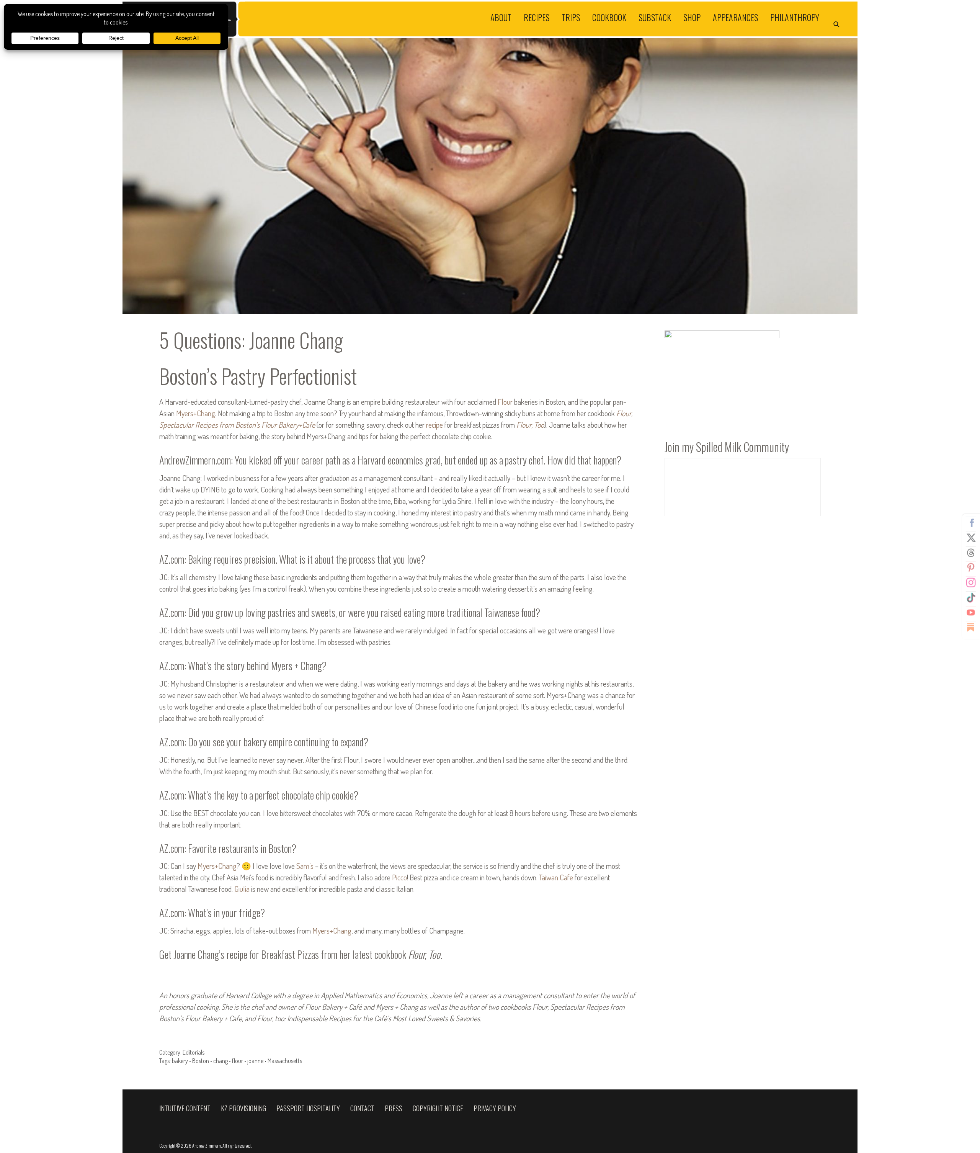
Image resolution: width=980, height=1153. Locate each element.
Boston (200, 1061)
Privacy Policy (495, 1108)
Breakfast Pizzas (290, 954)
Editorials (193, 1052)
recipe (434, 425)
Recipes (536, 17)
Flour (505, 402)
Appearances (735, 17)
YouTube (971, 612)
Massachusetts (285, 1061)
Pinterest (971, 567)
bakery (180, 1061)
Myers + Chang (296, 665)
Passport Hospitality (308, 1108)
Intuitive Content (185, 1108)
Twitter (971, 538)
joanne (255, 1061)
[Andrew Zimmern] (306, 19)
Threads (971, 552)
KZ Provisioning (243, 1108)
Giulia (242, 889)
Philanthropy (794, 17)
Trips (571, 17)
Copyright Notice (438, 1108)
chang (220, 1061)
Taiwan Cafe (556, 877)
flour (237, 1061)
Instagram (971, 582)
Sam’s (305, 866)
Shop (692, 17)
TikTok (971, 597)
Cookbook (609, 17)
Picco (399, 877)
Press (393, 1108)
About (500, 17)
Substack (655, 17)
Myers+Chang (195, 413)
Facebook (971, 523)
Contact (362, 1108)
